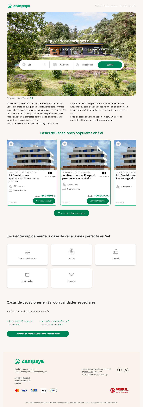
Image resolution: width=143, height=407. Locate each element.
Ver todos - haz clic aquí (71, 213)
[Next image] (131, 172)
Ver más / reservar (44, 201)
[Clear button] (44, 65)
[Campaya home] (18, 6)
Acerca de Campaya (22, 378)
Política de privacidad (23, 380)
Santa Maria (31, 172)
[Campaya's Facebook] (119, 370)
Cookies (18, 383)
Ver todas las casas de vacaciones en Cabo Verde (38, 333)
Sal (31, 98)
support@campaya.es (24, 372)
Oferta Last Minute (102, 6)
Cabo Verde (22, 98)
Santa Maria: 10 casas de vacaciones (21, 323)
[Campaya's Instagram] (126, 370)
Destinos (114, 6)
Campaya (11, 98)
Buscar (110, 64)
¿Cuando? (64, 64)
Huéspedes (87, 64)
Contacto (123, 6)
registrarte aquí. (87, 372)
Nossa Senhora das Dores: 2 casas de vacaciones (55, 323)
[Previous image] (12, 172)
